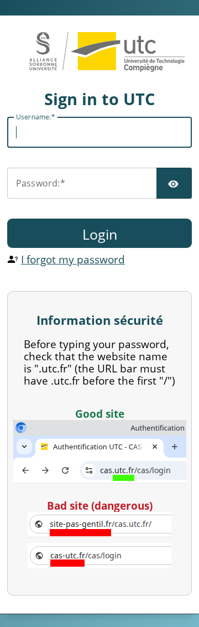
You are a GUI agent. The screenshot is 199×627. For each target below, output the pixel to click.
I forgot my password (73, 259)
